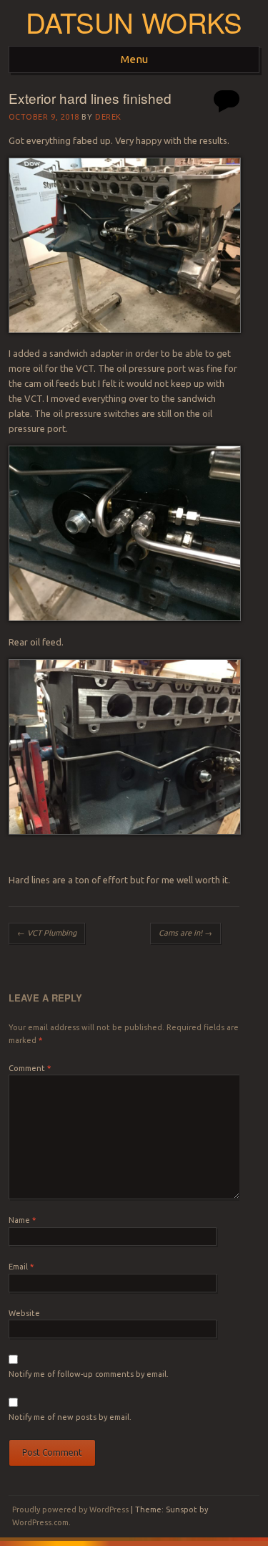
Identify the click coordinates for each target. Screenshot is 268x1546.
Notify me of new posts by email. (70, 1417)
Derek (108, 116)
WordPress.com (40, 1522)
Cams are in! (185, 932)
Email (21, 1266)
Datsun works (134, 22)
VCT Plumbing (46, 932)
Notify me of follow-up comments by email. (89, 1374)
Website (24, 1313)
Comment (30, 1068)
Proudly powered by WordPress (70, 1509)
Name (22, 1220)
